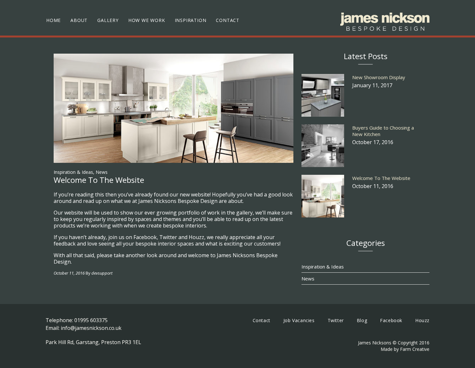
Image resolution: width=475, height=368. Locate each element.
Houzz (422, 320)
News (102, 172)
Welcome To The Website (381, 178)
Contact (227, 20)
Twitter (336, 320)
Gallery (108, 20)
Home (53, 20)
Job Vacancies (299, 320)
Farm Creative (414, 349)
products (64, 225)
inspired (117, 219)
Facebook (391, 320)
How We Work (146, 20)
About (79, 20)
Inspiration (190, 20)
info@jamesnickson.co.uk (91, 327)
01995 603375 (91, 320)
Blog (362, 320)
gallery (244, 212)
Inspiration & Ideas (73, 172)
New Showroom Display (378, 77)
